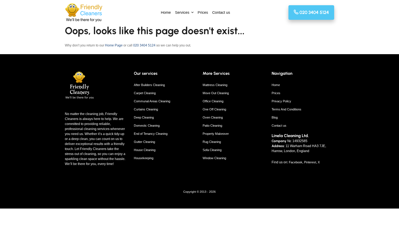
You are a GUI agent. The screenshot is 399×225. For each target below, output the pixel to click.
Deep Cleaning (144, 117)
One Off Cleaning (214, 109)
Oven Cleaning (213, 117)
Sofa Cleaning (212, 150)
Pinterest (310, 162)
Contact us (221, 12)
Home (166, 12)
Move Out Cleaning (216, 93)
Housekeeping (143, 158)
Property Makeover (216, 133)
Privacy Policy (281, 101)
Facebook (295, 162)
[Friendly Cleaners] (83, 12)
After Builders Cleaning (149, 85)
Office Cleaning (213, 101)
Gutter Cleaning (144, 142)
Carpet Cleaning (145, 93)
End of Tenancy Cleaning (150, 133)
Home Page (114, 45)
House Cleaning (144, 150)
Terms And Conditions (286, 109)
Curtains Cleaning (146, 109)
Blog (275, 117)
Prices (203, 12)
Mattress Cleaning (215, 85)
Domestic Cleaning (147, 125)
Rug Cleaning (212, 142)
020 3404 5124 (144, 45)
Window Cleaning (214, 158)
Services (182, 12)
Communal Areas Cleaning (152, 101)
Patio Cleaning (212, 125)
